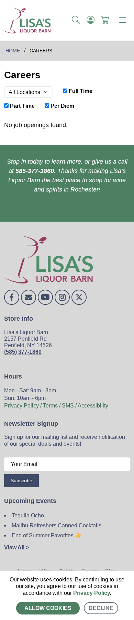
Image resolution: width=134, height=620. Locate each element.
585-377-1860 (34, 170)
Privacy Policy (91, 593)
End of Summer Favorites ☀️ (47, 535)
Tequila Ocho (28, 515)
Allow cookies (47, 608)
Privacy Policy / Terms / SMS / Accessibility (56, 406)
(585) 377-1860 (23, 352)
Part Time (22, 106)
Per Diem (61, 106)
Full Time (79, 91)
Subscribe (21, 480)
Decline (101, 608)
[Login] (91, 20)
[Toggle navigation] (122, 20)
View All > (16, 547)
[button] (76, 20)
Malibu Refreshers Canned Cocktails (56, 525)
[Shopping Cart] (105, 20)
